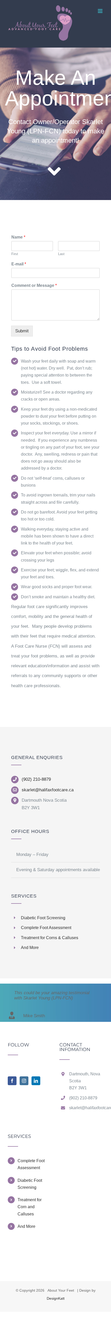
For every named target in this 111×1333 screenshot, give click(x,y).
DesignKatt (56, 1298)
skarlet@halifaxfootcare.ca (48, 789)
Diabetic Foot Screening (30, 1184)
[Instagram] (24, 1080)
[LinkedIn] (35, 1080)
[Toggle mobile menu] (100, 11)
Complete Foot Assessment (31, 1164)
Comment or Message (34, 285)
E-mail (18, 264)
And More (26, 1226)
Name (18, 237)
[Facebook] (12, 1080)
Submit (22, 330)
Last (61, 254)
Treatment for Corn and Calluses (30, 1207)
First (14, 254)
